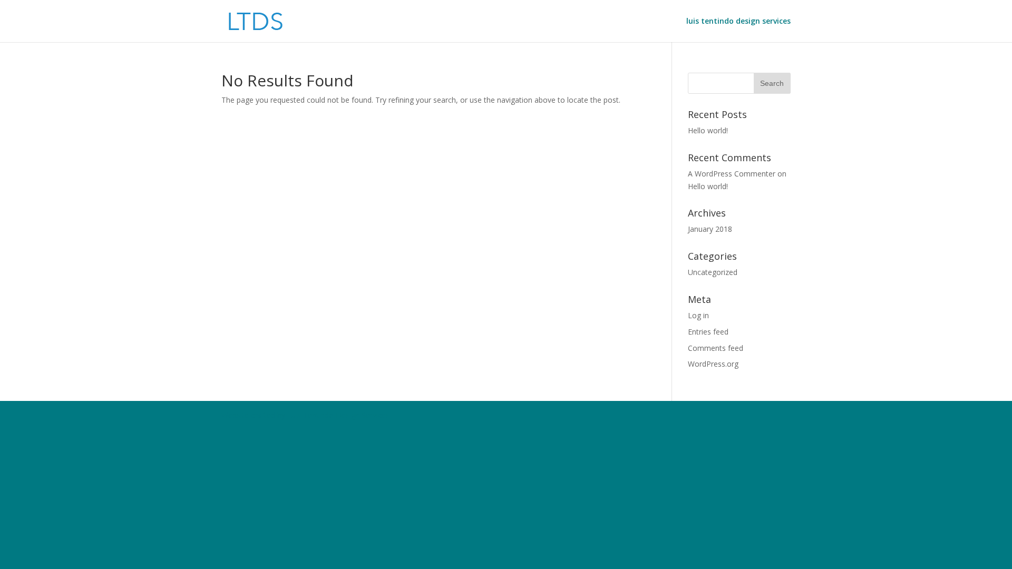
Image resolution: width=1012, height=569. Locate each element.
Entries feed (708, 332)
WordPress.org (713, 364)
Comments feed (715, 348)
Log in (698, 315)
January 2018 (710, 229)
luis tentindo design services (738, 21)
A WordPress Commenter (731, 174)
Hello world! (708, 130)
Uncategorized (712, 272)
